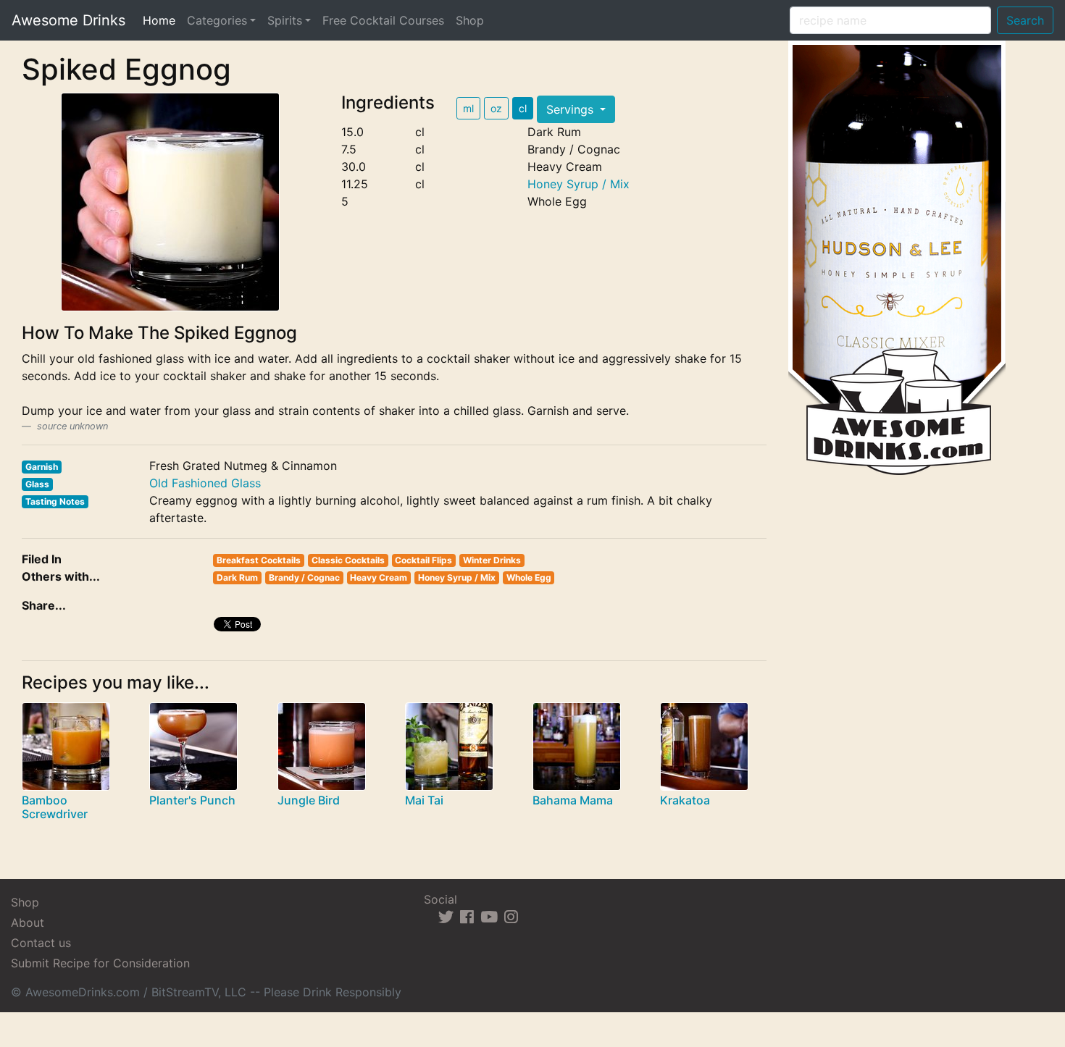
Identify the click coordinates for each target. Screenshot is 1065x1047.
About (27, 922)
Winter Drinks (492, 560)
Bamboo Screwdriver (55, 807)
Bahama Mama (572, 800)
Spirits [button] (284, 20)
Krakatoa (685, 800)
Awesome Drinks (68, 20)
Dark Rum (237, 577)
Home (162, 20)
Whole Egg (528, 577)
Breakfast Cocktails (259, 560)
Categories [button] (217, 20)
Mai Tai (424, 800)
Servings (571, 109)
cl (523, 108)
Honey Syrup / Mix (578, 184)
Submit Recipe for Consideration (100, 963)
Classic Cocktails (348, 560)
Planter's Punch (192, 800)
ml (468, 108)
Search (1025, 20)
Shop (470, 20)
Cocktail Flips (423, 560)
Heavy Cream (378, 577)
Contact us (41, 942)
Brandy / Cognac (304, 577)
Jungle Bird (308, 800)
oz (496, 108)
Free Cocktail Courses (383, 20)
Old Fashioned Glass (205, 483)
